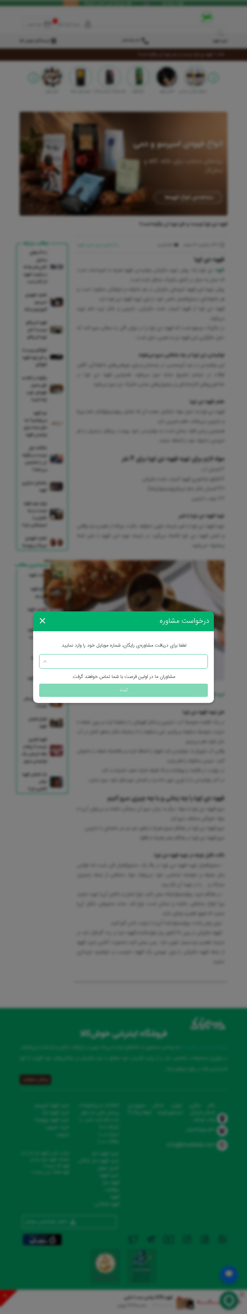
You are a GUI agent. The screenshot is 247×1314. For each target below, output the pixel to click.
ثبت (124, 690)
